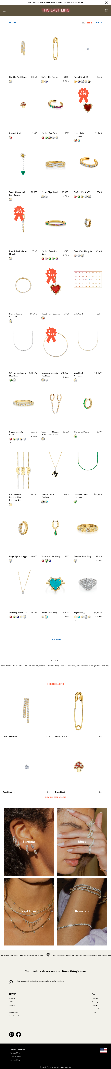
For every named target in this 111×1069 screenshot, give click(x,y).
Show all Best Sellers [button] (55, 797)
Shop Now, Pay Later (17, 1016)
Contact (12, 994)
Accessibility (15, 1060)
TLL (93, 994)
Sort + (99, 23)
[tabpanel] (55, 744)
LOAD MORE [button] (55, 639)
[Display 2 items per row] (84, 22)
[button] (11, 1034)
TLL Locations (97, 1009)
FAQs (11, 1002)
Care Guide (13, 1012)
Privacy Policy (16, 1056)
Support (12, 998)
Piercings (95, 1002)
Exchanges (13, 1009)
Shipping (12, 1005)
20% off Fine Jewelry (73, 3)
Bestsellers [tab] (55, 684)
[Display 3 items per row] (89, 22)
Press (94, 1012)
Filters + (13, 23)
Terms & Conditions (18, 1049)
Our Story (95, 998)
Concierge (95, 1005)
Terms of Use (15, 1053)
